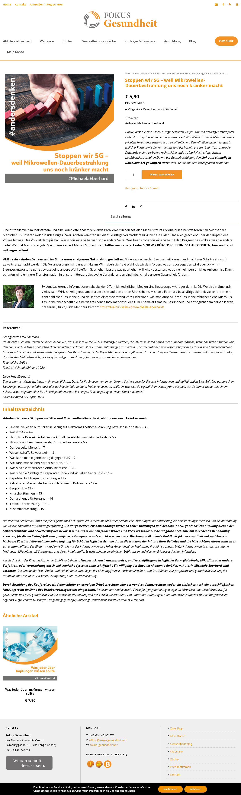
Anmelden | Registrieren (46, 4)
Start (127, 73)
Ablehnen (195, 789)
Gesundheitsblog (181, 744)
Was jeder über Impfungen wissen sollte (30, 691)
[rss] (230, 4)
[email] (216, 4)
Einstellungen (49, 791)
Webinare (47, 41)
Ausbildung (172, 41)
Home (7, 4)
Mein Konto (15, 52)
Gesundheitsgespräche (99, 41)
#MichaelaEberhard (17, 41)
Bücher (68, 41)
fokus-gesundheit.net (104, 745)
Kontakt (20, 4)
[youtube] (237, 4)
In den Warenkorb (162, 174)
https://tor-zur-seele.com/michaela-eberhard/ (132, 307)
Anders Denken (139, 73)
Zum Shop (226, 41)
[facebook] (223, 4)
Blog (192, 41)
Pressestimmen (180, 767)
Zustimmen (170, 789)
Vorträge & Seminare (140, 41)
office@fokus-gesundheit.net (108, 740)
